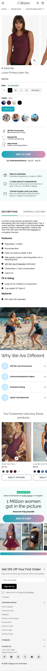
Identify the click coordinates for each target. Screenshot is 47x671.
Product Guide (7, 626)
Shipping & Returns (34, 211)
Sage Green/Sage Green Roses (14, 103)
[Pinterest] (4, 657)
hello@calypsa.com (9, 652)
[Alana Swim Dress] (16, 441)
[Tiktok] (38, 657)
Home (4, 9)
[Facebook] (11, 657)
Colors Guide (7, 630)
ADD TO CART (23, 518)
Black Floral (3, 471)
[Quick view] (16, 458)
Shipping (5, 614)
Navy (38, 471)
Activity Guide (7, 634)
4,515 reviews (27, 496)
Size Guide (14, 86)
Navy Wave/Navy (3, 103)
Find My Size (6, 622)
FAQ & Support (7, 607)
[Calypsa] (23, 3)
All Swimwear (16, 9)
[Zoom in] (34, 60)
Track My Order (8, 610)
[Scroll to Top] (43, 659)
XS (4, 90)
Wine (9, 103)
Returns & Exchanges (10, 618)
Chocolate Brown (15, 471)
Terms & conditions (26, 592)
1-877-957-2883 (8, 650)
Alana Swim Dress (8, 464)
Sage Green (7, 471)
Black (20, 103)
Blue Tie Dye (42, 471)
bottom (34, 229)
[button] (42, 3)
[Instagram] (18, 657)
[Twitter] (25, 657)
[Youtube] (32, 657)
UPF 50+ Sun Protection (15, 264)
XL (26, 90)
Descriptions (10, 211)
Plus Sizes (35, 90)
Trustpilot (5, 597)
